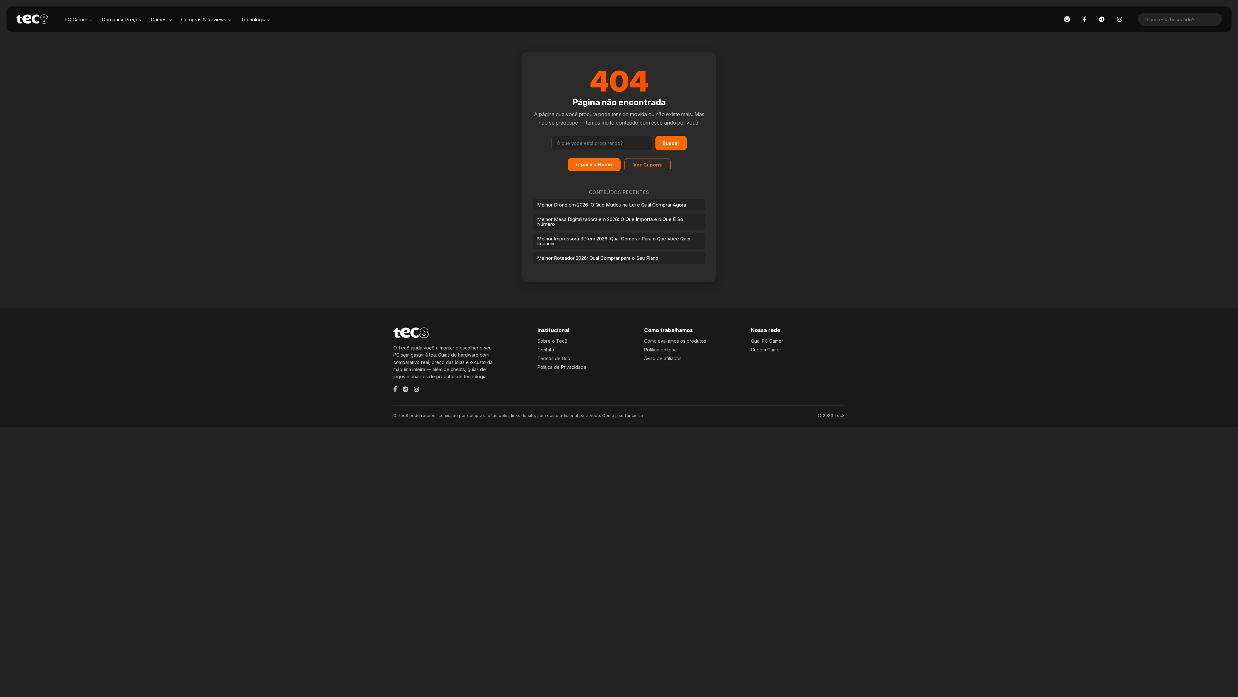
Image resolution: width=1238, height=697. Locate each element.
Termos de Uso (553, 358)
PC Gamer (75, 19)
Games (159, 19)
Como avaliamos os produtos (675, 341)
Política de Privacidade (561, 367)
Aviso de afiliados (663, 358)
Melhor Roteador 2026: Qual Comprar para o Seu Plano (597, 258)
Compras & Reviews (203, 19)
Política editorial (661, 349)
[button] (1067, 19)
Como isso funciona (622, 415)
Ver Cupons (647, 165)
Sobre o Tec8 (552, 341)
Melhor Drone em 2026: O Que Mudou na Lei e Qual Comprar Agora (611, 205)
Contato (545, 349)
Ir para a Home (594, 164)
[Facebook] (395, 389)
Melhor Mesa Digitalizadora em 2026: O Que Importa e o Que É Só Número (610, 221)
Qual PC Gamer (767, 341)
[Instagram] (416, 389)
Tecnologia (253, 19)
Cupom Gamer (766, 349)
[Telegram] (405, 389)
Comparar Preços (121, 19)
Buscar (671, 143)
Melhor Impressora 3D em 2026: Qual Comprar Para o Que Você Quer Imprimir (614, 241)
